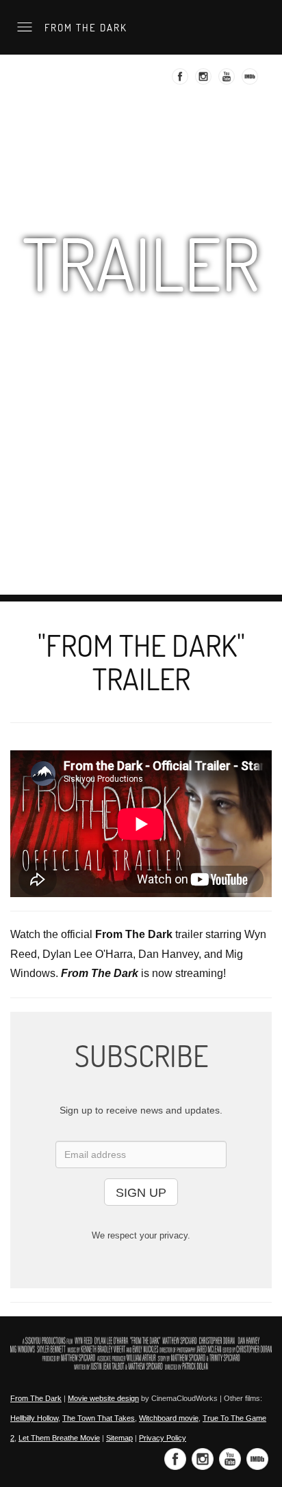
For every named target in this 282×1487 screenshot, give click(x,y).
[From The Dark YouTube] (228, 80)
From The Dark (84, 27)
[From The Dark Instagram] (205, 80)
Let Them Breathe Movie (59, 1438)
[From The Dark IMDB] (251, 80)
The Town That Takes (98, 1418)
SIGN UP (141, 1193)
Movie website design (103, 1398)
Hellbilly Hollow (34, 1418)
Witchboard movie (168, 1418)
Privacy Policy (162, 1438)
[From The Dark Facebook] (182, 80)
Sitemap (119, 1438)
